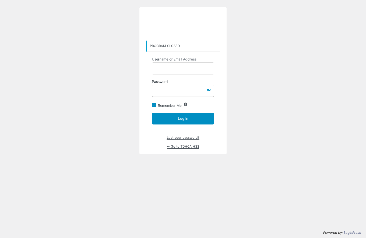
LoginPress (352, 233)
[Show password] (209, 90)
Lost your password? (183, 137)
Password (160, 81)
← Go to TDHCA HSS (183, 146)
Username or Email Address (174, 59)
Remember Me (170, 105)
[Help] (185, 104)
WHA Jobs (183, 24)
